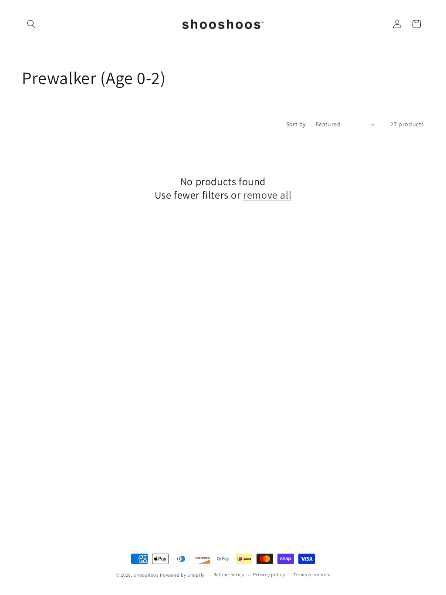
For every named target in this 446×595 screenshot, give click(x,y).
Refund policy (228, 574)
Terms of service (312, 574)
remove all (267, 195)
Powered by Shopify (182, 575)
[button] (31, 24)
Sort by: (296, 124)
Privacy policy (269, 574)
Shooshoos (146, 575)
